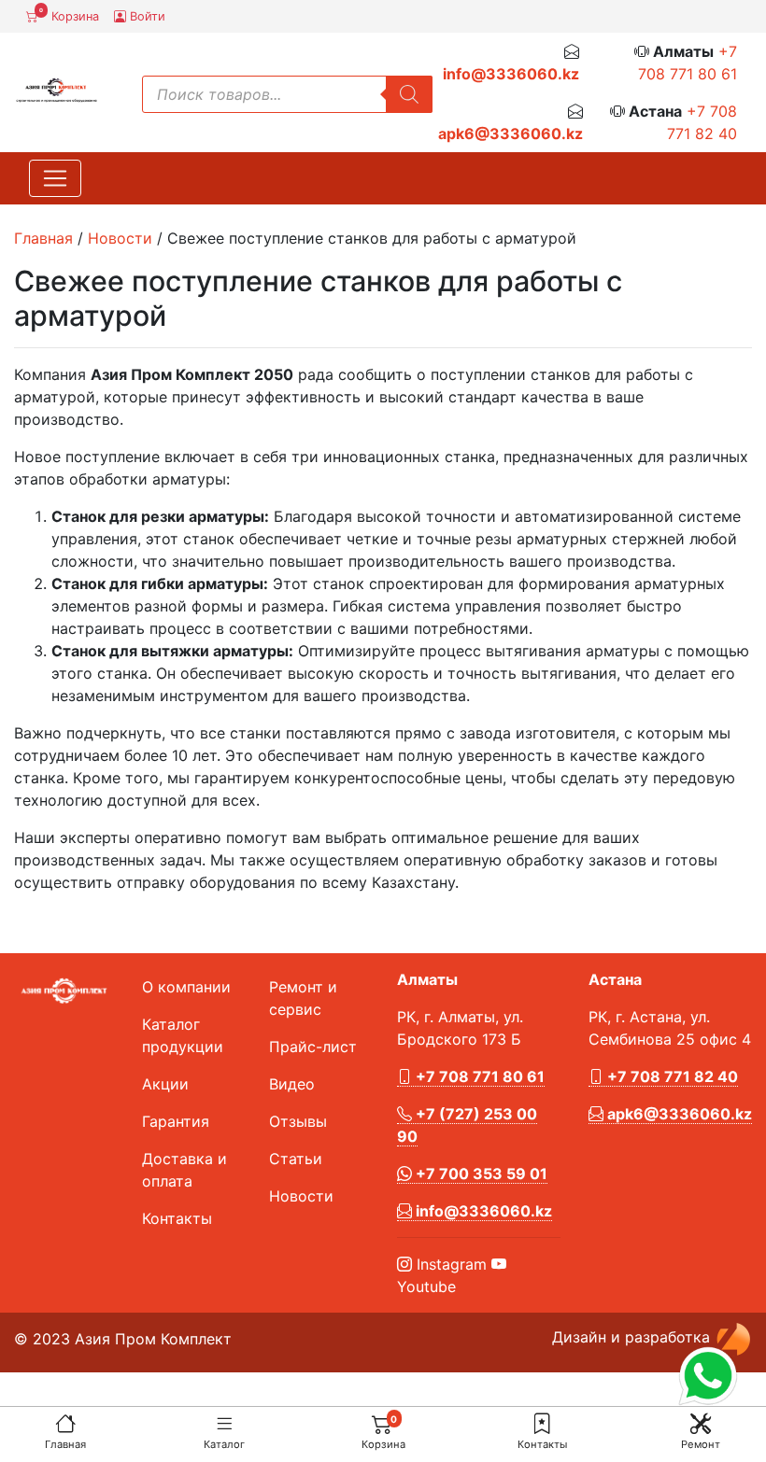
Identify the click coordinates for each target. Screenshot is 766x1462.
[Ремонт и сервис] (700, 1423)
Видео (292, 1084)
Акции (165, 1084)
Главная (65, 1444)
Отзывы (298, 1121)
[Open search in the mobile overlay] (287, 94)
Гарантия (175, 1121)
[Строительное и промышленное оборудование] (56, 88)
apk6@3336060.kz (510, 133)
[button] (542, 1423)
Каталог (224, 1444)
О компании (186, 986)
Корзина (69, 15)
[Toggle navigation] (55, 178)
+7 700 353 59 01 (479, 1173)
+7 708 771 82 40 (670, 1076)
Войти (145, 16)
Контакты (542, 1444)
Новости (120, 238)
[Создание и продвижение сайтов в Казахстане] (733, 1337)
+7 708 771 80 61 (478, 1076)
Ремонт (700, 1444)
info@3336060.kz (511, 73)
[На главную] (65, 1423)
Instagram (449, 1264)
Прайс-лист (313, 1046)
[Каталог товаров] (224, 1423)
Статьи (295, 1158)
